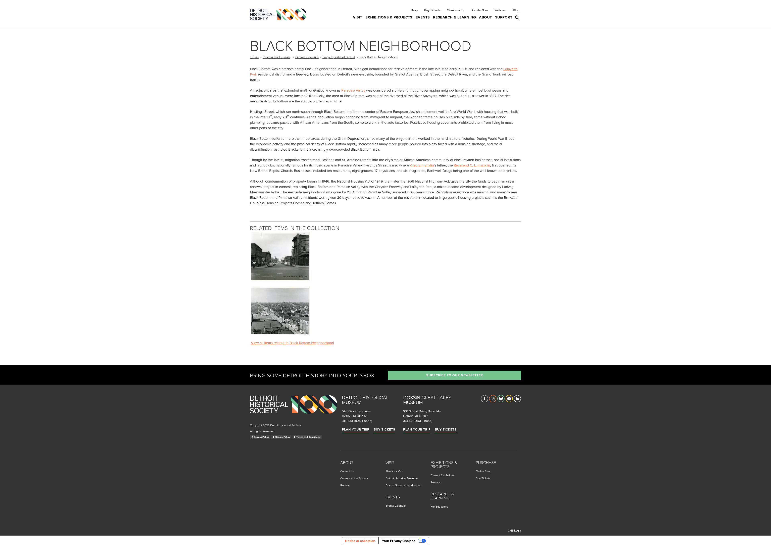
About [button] (485, 17)
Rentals (345, 485)
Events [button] (423, 17)
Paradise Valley (353, 90)
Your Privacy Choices (398, 541)
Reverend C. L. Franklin (472, 165)
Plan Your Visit (394, 471)
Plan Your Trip (355, 429)
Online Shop (483, 471)
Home (254, 57)
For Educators (439, 507)
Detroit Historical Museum (402, 478)
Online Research (307, 57)
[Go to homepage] (293, 408)
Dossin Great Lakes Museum (403, 485)
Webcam (501, 10)
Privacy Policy (261, 437)
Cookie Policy (282, 437)
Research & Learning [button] (454, 17)
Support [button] (503, 17)
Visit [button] (357, 17)
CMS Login (514, 531)
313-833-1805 (351, 420)
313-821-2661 (412, 420)
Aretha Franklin (422, 165)
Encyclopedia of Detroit (338, 57)
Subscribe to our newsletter (454, 375)
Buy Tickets (432, 10)
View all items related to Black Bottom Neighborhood (292, 342)
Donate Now (479, 10)
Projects (436, 482)
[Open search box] (517, 17)
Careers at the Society (354, 478)
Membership (455, 10)
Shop (414, 10)
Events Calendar (396, 506)
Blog (516, 10)
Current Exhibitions (442, 475)
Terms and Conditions (308, 437)
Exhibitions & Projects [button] (388, 17)
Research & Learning (277, 57)
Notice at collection (360, 541)
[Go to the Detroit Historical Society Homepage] (280, 14)
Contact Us (347, 471)
